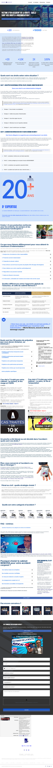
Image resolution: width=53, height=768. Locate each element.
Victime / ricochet (25, 762)
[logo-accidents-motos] (22, 512)
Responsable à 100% (32, 762)
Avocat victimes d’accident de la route (17, 758)
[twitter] (26, 750)
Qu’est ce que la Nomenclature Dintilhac (27, 758)
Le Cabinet (7, 762)
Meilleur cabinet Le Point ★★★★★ (44, 589)
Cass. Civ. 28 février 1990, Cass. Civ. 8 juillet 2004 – (13, 43)
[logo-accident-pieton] (13, 512)
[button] (26, 109)
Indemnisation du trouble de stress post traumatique (39, 758)
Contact (43, 762)
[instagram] (29, 750)
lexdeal (32, 754)
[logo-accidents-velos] (31, 512)
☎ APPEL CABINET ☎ (26, 745)
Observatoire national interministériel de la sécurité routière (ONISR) (37, 554)
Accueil (2, 762)
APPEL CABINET (20, 18)
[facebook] (24, 750)
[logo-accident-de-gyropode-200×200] (40, 512)
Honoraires (38, 762)
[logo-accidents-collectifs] (49, 512)
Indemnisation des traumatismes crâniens (7, 758)
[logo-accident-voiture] (4, 512)
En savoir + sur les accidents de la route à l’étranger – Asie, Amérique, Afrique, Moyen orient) (17, 478)
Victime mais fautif (19, 762)
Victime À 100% (12, 762)
